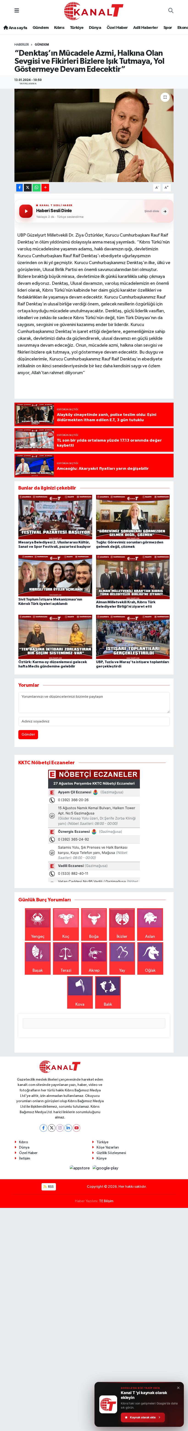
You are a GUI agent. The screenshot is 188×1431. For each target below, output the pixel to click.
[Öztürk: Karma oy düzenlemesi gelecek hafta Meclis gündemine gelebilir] (55, 637)
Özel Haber (117, 28)
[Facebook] (43, 1128)
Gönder (28, 734)
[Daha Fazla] (45, 187)
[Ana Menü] (16, 11)
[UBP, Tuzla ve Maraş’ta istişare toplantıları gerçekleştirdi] (133, 637)
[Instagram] (60, 1128)
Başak (38, 971)
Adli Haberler (145, 28)
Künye (102, 1158)
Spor (167, 28)
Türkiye (77, 28)
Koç (65, 937)
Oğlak (150, 971)
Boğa (94, 937)
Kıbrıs (59, 28)
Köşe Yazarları (108, 1147)
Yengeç (37, 937)
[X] (51, 1128)
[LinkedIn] (68, 1128)
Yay (122, 971)
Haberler (21, 44)
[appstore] (80, 1168)
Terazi (66, 971)
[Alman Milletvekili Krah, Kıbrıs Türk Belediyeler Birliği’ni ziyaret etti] (133, 577)
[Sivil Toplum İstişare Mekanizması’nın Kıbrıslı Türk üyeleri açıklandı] (55, 575)
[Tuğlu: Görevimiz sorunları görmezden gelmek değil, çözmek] (133, 517)
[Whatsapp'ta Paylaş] (37, 187)
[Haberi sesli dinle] (26, 211)
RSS (50, 1186)
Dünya (95, 28)
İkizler (122, 937)
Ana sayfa (17, 28)
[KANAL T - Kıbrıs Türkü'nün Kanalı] (93, 11)
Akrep (94, 971)
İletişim (24, 1158)
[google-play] (105, 1168)
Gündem (41, 28)
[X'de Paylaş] (28, 187)
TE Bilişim (106, 1201)
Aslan (150, 937)
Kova (79, 1004)
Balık (108, 1004)
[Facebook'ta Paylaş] (19, 187)
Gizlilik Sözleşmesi (111, 1153)
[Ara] (171, 11)
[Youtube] (76, 1128)
